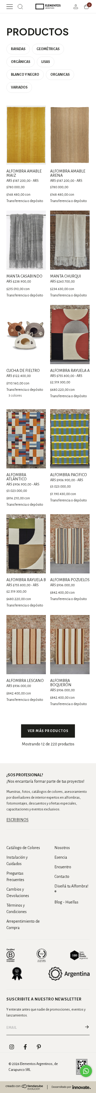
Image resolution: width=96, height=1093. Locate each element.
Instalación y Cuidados (17, 860)
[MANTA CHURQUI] (70, 240)
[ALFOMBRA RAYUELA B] (26, 543)
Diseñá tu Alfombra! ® (71, 889)
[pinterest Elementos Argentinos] (39, 1047)
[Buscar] (20, 6)
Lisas (45, 62)
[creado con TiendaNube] (24, 1087)
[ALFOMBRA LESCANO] (26, 644)
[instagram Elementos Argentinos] (11, 1047)
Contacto (61, 876)
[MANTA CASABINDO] (26, 240)
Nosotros (62, 848)
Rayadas (18, 49)
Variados (19, 87)
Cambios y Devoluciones (17, 892)
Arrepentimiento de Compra (23, 924)
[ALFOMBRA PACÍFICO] (70, 438)
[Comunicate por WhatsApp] (86, 1071)
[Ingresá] (76, 6)
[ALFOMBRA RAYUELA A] (70, 334)
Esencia (60, 857)
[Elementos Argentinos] (47, 6)
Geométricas (48, 49)
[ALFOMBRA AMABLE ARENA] (70, 135)
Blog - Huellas (66, 902)
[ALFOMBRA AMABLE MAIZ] (26, 135)
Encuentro (62, 867)
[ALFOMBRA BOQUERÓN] (70, 644)
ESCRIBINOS (17, 820)
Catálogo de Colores (23, 848)
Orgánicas (20, 62)
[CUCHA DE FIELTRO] (26, 334)
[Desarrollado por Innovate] (71, 1087)
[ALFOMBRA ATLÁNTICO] (26, 438)
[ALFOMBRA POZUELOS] (70, 543)
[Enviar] (87, 1027)
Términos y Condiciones (16, 908)
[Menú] (9, 6)
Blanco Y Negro (25, 75)
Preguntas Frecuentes (15, 876)
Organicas (60, 75)
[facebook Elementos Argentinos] (25, 1047)
